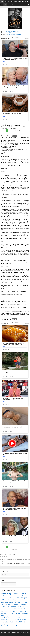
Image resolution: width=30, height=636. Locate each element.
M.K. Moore (17, 613)
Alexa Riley (9, 593)
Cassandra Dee (11, 596)
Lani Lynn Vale (20, 609)
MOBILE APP (6, 1)
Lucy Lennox (9, 613)
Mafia (1, 4)
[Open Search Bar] (29, 4)
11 (13, 130)
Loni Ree (22, 611)
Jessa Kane (12, 604)
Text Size (14, 135)
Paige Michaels (23, 617)
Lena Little (6, 611)
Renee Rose (20, 619)
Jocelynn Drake (8, 606)
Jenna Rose (4, 604)
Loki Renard (15, 611)
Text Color (3, 135)
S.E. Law (8, 622)
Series (19, 1)
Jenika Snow (21, 602)
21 (15, 130)
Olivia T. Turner (15, 617)
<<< (2, 130)
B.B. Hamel (20, 593)
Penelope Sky (5, 619)
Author (11, 1)
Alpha (26, 1)
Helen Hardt (19, 600)
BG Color (9, 135)
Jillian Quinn (9, 32)
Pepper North (12, 619)
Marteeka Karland (12, 615)
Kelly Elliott (9, 609)
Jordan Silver (19, 606)
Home (1, 1)
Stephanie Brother (20, 625)
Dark (23, 1)
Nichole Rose (6, 618)
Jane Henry (12, 602)
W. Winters (8, 626)
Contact (9, 4)
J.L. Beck (6, 602)
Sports (17, 31)
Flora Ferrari (10, 600)
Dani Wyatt (18, 595)
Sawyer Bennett (10, 625)
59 (19, 130)
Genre (15, 1)
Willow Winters (15, 626)
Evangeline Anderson (9, 598)
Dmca (13, 4)
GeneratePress (20, 634)
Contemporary (9, 31)
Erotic (5, 4)
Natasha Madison (20, 616)
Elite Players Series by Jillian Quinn (13, 34)
